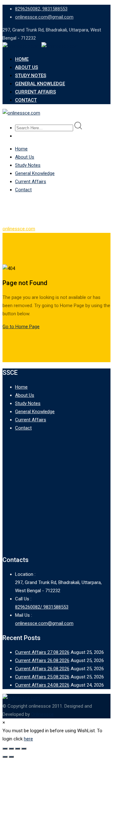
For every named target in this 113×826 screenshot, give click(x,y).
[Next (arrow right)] (11, 757)
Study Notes (30, 75)
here (28, 739)
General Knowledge (40, 84)
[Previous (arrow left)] (5, 757)
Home (22, 59)
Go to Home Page (21, 326)
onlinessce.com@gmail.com (44, 17)
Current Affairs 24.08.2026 (42, 685)
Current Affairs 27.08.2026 (42, 652)
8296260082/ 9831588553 (41, 607)
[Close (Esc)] (23, 749)
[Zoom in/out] (5, 749)
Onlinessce (42, 714)
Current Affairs (35, 92)
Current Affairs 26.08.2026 (42, 660)
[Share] (17, 749)
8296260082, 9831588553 (41, 9)
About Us (26, 67)
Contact (26, 100)
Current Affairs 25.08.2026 (42, 677)
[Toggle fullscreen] (11, 749)
